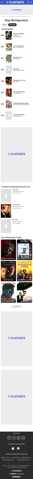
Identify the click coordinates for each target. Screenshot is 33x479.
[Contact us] (23, 438)
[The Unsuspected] (9, 92)
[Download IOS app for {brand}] (13, 448)
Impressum (14, 465)
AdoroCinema (6, 460)
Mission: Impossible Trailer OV (8, 301)
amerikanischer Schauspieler (21, 16)
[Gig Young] (6, 196)
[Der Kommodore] (9, 46)
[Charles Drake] (6, 211)
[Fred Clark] (6, 226)
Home (3, 16)
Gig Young (15, 189)
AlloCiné (3, 457)
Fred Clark (15, 219)
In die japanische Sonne (21, 103)
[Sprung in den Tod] (9, 81)
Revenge (16, 69)
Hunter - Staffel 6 (18, 33)
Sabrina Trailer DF (24, 301)
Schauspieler (11, 16)
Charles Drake (16, 204)
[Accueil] (15, 2)
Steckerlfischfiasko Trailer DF (24, 280)
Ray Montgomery (16, 20)
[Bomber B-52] (9, 58)
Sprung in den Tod (19, 80)
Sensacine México (22, 460)
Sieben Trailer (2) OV (8, 280)
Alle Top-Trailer (16, 306)
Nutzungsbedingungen (24, 465)
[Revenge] (9, 69)
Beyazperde (25, 457)
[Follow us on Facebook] (9, 438)
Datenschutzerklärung (12, 467)
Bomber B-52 (17, 57)
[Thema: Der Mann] (9, 115)
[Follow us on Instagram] (19, 438)
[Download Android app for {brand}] (19, 448)
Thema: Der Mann (19, 114)
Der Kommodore (18, 46)
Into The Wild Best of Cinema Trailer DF (24, 258)
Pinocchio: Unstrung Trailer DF (8, 258)
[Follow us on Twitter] (14, 438)
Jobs (9, 465)
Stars (6, 16)
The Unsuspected (19, 92)
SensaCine (15, 457)
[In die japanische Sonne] (9, 104)
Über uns (5, 465)
